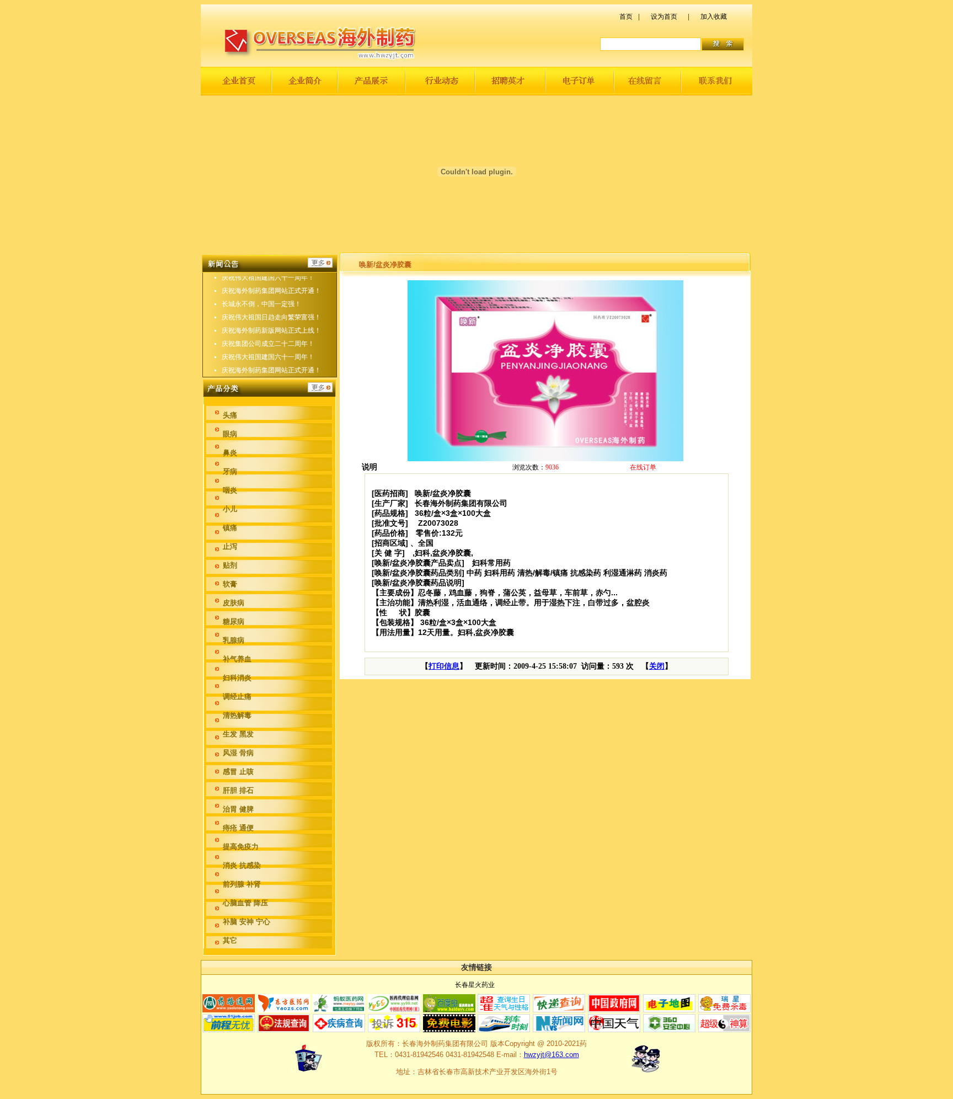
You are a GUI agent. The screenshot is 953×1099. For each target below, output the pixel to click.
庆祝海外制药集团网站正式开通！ (271, 291)
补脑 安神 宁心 (246, 921)
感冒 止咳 (238, 771)
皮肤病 (233, 603)
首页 (626, 16)
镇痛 (230, 528)
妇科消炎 (237, 678)
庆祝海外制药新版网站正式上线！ (271, 330)
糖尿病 (233, 621)
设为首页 (664, 16)
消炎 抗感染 (242, 865)
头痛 (230, 415)
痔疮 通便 (238, 828)
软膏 (230, 584)
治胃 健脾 (238, 809)
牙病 (230, 471)
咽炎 (230, 490)
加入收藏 (713, 16)
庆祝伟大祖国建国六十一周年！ (268, 277)
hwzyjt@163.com (551, 1054)
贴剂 (230, 565)
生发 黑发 (238, 734)
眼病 (230, 434)
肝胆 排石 (238, 790)
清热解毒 (237, 715)
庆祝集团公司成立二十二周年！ (268, 344)
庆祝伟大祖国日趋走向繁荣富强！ (271, 317)
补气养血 (237, 659)
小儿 (230, 509)
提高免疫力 (241, 846)
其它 (230, 940)
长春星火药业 (475, 985)
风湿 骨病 (238, 753)
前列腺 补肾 (242, 884)
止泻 (230, 546)
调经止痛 (237, 696)
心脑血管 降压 (245, 903)
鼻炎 (230, 453)
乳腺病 (233, 640)
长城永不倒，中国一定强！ (261, 304)
